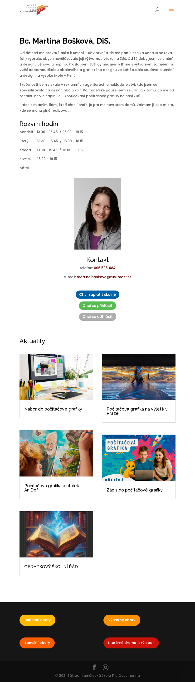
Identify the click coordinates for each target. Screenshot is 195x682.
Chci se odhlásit (98, 316)
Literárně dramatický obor (131, 642)
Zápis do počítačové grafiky (135, 489)
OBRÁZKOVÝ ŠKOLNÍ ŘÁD (51, 566)
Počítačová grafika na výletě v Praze (137, 411)
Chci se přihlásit (97, 305)
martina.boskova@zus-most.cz (104, 277)
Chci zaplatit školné (97, 294)
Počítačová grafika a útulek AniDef (51, 487)
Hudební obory (37, 619)
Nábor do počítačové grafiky (53, 408)
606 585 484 (105, 268)
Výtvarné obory (121, 619)
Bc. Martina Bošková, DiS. (65, 40)
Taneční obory (37, 642)
